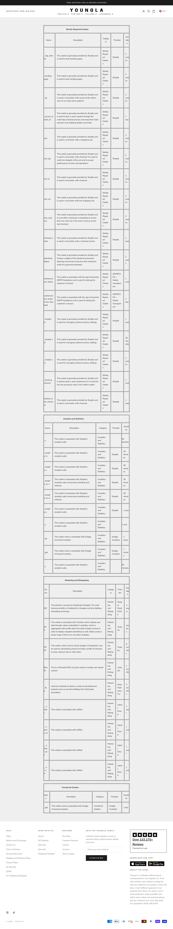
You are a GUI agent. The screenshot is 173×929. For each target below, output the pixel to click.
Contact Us (10, 845)
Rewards (42, 849)
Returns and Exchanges (16, 840)
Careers (65, 845)
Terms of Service (13, 849)
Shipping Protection (46, 854)
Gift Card (42, 845)
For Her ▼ (77, 14)
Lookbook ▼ (106, 14)
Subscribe (96, 858)
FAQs (8, 836)
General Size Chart (14, 854)
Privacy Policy (12, 862)
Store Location (68, 854)
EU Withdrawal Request (16, 875)
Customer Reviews (70, 840)
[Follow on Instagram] (7, 912)
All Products (43, 840)
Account (65, 849)
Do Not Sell (11, 867)
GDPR (8, 871)
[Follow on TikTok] (14, 912)
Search (41, 836)
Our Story (66, 836)
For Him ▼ (63, 14)
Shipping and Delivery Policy (18, 858)
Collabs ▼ (91, 14)
